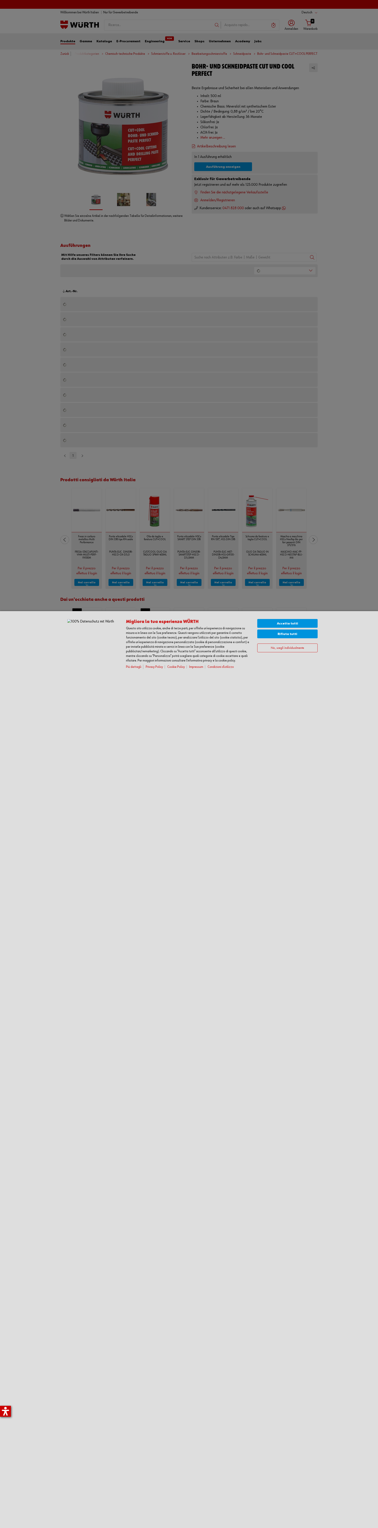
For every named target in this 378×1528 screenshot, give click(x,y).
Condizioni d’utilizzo (221, 666)
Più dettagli (133, 666)
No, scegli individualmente (287, 648)
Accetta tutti (287, 623)
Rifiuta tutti (287, 634)
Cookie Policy (176, 666)
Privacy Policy (154, 666)
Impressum (196, 666)
